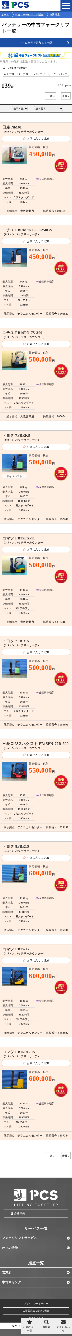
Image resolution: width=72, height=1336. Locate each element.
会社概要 (19, 1213)
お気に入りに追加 (38, 138)
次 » (52, 95)
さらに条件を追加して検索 (36, 42)
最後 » (66, 95)
